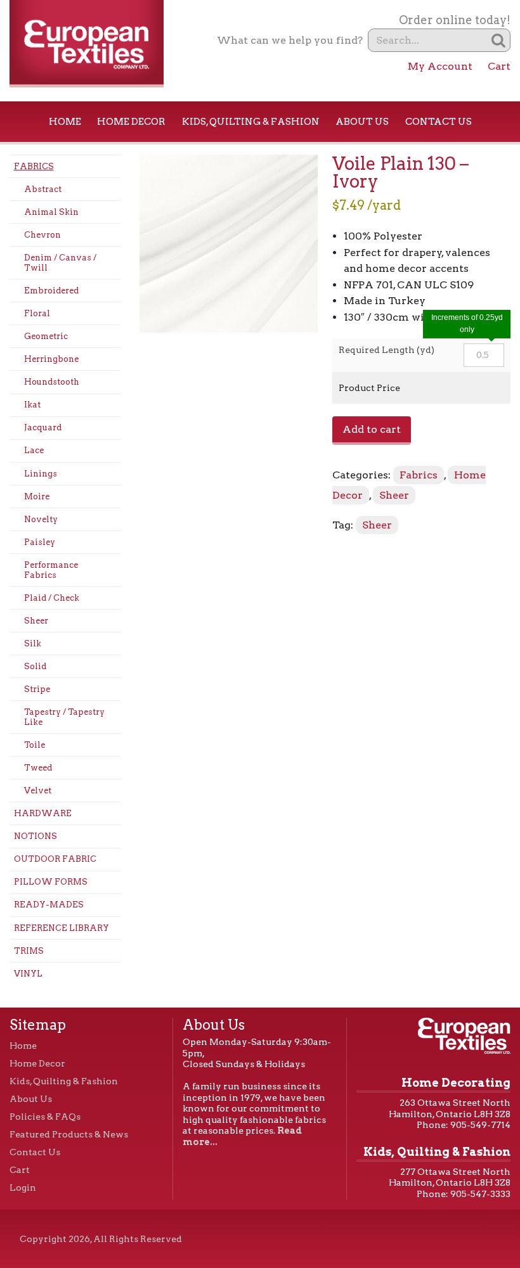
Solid (35, 666)
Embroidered (51, 290)
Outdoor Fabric (55, 859)
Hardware (43, 813)
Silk (32, 643)
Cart (499, 66)
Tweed (38, 767)
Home (65, 121)
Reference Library (61, 928)
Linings (40, 473)
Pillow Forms (51, 882)
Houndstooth (51, 382)
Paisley (39, 542)
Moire (36, 496)
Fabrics (34, 166)
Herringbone (51, 359)
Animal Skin (51, 212)
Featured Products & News (69, 1134)
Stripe (37, 689)
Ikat (32, 404)
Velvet (37, 790)
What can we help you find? (290, 40)
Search (498, 40)
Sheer (36, 620)
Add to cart (371, 429)
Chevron (42, 235)
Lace (34, 450)
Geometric (46, 336)
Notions (35, 836)
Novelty (41, 519)
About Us (362, 121)
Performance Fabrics (51, 570)
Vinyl (28, 973)
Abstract (43, 189)
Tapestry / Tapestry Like (64, 717)
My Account (440, 66)
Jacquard (43, 427)
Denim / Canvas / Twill (60, 262)
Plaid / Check (51, 598)
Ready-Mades (49, 904)
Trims (29, 951)
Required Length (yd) (386, 350)
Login (23, 1187)
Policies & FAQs (45, 1116)
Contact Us (438, 121)
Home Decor (131, 121)
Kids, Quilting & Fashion (251, 121)
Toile (34, 745)
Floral (37, 313)
